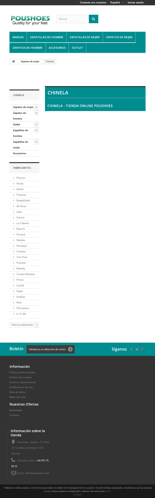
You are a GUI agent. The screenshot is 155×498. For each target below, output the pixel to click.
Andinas (20, 296)
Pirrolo (19, 279)
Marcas (18, 37)
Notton (20, 189)
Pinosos (20, 178)
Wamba (20, 240)
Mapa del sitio (17, 397)
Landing (14, 415)
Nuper (19, 291)
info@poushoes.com (37, 473)
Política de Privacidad (22, 372)
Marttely (20, 268)
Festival (20, 234)
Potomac (21, 194)
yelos (19, 211)
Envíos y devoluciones (22, 382)
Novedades (15, 410)
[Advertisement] (78, 76)
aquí (108, 491)
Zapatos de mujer (119, 37)
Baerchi (20, 228)
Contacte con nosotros (93, 2)
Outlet (77, 47)
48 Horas (21, 206)
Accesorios (57, 47)
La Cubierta (22, 223)
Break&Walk (23, 200)
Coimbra (21, 251)
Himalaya (21, 245)
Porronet (21, 262)
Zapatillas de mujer (85, 37)
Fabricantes (22, 168)
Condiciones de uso (21, 387)
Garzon (20, 217)
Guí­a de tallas (17, 392)
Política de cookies (20, 377)
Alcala (19, 183)
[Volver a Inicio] (13, 61)
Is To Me (21, 313)
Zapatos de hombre (27, 47)
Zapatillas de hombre (46, 37)
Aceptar (77, 494)
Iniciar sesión (136, 2)
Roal (18, 302)
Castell (20, 285)
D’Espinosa (22, 308)
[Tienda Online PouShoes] (30, 20)
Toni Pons (21, 257)
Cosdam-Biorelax (25, 274)
